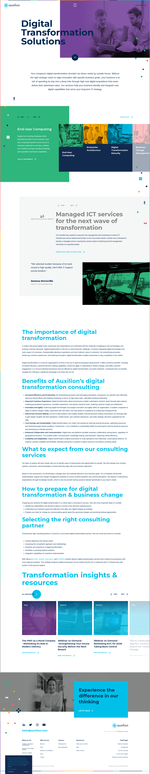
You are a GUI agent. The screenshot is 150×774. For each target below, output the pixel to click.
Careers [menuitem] (61, 740)
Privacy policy (33, 766)
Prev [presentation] (115, 594)
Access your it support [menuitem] (122, 754)
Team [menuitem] (41, 747)
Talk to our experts (25, 166)
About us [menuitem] (42, 744)
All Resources (28, 594)
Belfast (41, 559)
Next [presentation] (123, 594)
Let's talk (139, 5)
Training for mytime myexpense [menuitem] (120, 757)
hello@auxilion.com (34, 730)
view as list (124, 117)
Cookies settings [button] (12, 769)
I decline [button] (26, 772)
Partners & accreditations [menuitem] (46, 750)
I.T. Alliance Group (121, 731)
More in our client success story (68, 249)
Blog (97, 605)
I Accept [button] (11, 771)
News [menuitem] (41, 754)
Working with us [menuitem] (62, 744)
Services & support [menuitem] (27, 752)
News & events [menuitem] (80, 750)
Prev (22, 117)
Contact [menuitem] (42, 757)
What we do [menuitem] (26, 740)
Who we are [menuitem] (44, 740)
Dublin (35, 559)
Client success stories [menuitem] (82, 744)
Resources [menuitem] (80, 740)
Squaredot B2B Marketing (121, 766)
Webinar (27, 605)
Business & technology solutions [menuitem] (28, 749)
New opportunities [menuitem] (62, 747)
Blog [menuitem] (77, 747)
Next (35, 117)
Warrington (49, 559)
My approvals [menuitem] (124, 747)
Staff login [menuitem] (124, 740)
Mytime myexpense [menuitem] (123, 744)
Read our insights (29, 655)
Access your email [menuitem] (123, 750)
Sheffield (61, 559)
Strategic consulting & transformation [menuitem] (27, 744)
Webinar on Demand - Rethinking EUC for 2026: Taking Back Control (72, 643)
